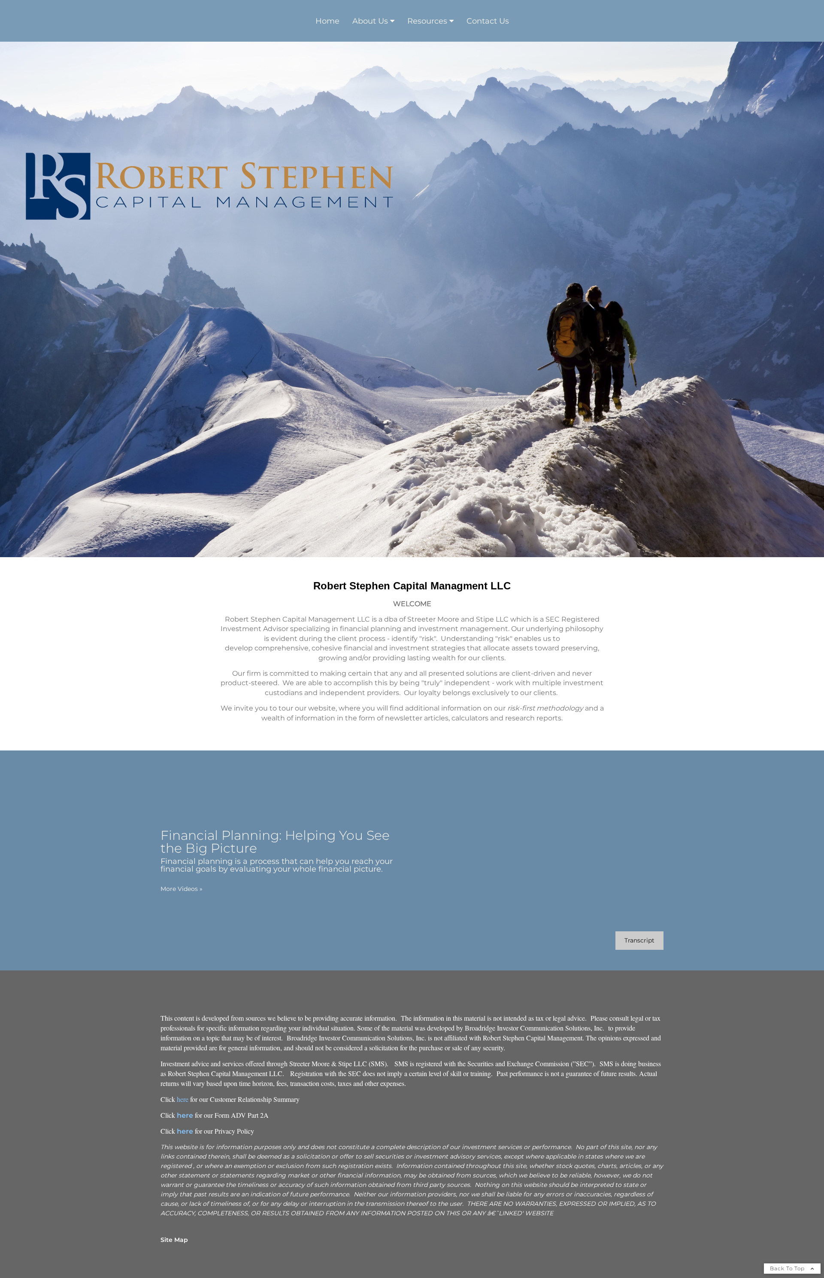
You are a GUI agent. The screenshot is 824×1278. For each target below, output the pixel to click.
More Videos (182, 889)
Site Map (174, 1240)
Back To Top (788, 1268)
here (182, 1099)
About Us (370, 21)
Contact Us (488, 21)
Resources (427, 21)
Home (327, 21)
